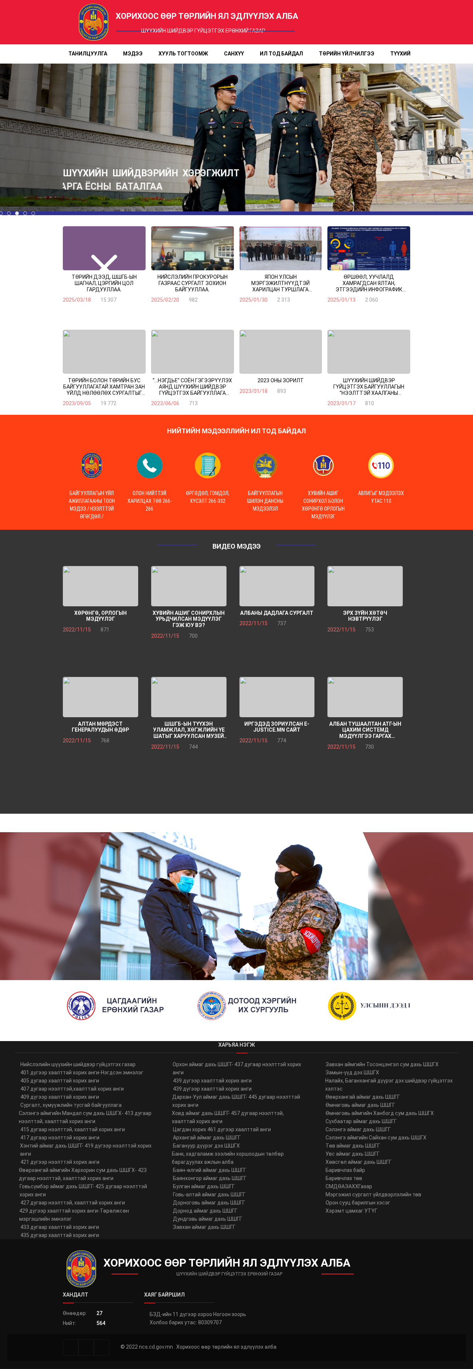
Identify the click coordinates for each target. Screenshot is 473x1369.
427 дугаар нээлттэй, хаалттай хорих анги (72, 1203)
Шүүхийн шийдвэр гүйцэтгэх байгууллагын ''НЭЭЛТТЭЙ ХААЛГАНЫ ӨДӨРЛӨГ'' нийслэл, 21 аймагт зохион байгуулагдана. (369, 386)
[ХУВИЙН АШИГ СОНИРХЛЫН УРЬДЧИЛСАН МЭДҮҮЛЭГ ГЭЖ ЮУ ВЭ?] (189, 586)
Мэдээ (133, 54)
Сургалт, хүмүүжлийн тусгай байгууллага (71, 1105)
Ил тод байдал (281, 54)
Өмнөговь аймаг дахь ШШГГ (360, 1105)
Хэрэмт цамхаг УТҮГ (351, 1211)
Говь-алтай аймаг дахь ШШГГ (209, 1194)
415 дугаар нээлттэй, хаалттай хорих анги (72, 1129)
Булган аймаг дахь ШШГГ (204, 1186)
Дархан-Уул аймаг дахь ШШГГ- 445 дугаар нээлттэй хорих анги (236, 1101)
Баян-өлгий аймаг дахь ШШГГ (209, 1170)
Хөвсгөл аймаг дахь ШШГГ (358, 1162)
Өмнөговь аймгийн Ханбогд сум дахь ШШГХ (380, 1113)
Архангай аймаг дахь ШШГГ (207, 1138)
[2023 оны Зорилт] (280, 352)
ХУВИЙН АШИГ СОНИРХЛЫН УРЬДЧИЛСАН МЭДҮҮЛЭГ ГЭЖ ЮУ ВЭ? (189, 619)
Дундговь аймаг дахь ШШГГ (207, 1219)
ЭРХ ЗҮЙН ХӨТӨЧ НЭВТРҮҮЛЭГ (365, 616)
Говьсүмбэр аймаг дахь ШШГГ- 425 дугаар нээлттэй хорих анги (83, 1190)
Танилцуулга (87, 54)
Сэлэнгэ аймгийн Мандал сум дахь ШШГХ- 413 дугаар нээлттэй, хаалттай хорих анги (85, 1117)
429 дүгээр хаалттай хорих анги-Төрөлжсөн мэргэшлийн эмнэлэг (74, 1215)
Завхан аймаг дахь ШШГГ (204, 1227)
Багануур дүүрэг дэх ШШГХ (206, 1146)
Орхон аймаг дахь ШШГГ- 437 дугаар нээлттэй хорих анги (237, 1068)
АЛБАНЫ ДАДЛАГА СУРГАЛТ (276, 613)
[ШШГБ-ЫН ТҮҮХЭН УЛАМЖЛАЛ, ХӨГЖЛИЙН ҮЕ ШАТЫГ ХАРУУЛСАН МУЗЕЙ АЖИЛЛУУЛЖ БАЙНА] (189, 697)
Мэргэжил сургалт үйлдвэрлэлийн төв (373, 1194)
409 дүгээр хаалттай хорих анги (59, 1097)
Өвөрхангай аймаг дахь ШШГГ (363, 1097)
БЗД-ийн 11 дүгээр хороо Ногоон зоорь (198, 1314)
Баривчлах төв (344, 1178)
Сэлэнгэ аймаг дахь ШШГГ (358, 1129)
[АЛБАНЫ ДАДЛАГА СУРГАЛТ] (277, 586)
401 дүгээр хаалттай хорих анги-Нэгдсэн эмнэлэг (81, 1072)
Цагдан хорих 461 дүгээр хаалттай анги (222, 1129)
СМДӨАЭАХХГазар (349, 1186)
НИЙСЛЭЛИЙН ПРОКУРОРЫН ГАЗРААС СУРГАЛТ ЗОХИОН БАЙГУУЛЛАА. (192, 283)
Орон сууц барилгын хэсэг (358, 1203)
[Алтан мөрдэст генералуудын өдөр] (100, 697)
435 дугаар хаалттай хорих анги (59, 1235)
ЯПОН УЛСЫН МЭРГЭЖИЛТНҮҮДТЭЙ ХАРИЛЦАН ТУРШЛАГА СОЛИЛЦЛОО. (280, 283)
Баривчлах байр (345, 1170)
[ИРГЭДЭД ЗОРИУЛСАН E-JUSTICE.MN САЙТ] (277, 697)
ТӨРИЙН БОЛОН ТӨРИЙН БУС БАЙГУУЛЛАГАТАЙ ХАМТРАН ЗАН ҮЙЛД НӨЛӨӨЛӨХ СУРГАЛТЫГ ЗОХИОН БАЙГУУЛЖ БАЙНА (104, 386)
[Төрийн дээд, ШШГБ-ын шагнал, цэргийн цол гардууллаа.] (104, 248)
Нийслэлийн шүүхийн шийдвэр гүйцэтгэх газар (78, 1064)
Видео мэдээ (236, 546)
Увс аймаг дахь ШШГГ (353, 1154)
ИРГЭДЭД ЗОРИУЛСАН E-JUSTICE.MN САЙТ (276, 727)
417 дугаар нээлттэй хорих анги (59, 1138)
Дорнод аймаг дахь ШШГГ (205, 1211)
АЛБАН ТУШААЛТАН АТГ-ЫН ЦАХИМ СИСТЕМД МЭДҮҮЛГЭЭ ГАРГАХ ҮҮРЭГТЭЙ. (365, 730)
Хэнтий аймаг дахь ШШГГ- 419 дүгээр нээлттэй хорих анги (86, 1150)
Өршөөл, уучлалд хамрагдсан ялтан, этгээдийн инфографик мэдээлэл (369, 283)
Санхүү (234, 54)
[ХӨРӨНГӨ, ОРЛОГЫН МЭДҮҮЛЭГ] (100, 586)
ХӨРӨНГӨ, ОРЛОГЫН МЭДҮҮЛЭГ (100, 616)
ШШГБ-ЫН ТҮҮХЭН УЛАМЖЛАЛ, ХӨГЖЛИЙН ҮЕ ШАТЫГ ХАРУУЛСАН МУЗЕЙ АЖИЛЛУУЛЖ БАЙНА (189, 730)
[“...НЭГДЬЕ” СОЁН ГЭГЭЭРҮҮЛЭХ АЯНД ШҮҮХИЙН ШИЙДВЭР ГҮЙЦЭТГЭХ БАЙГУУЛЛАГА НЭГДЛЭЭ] (192, 352)
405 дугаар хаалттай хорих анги (59, 1081)
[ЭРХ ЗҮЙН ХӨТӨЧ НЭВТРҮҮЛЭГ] (365, 586)
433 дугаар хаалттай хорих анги (59, 1227)
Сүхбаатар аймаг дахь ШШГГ (361, 1121)
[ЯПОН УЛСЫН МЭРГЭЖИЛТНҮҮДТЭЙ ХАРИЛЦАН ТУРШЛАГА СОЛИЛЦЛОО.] (280, 248)
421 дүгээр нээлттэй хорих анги (59, 1162)
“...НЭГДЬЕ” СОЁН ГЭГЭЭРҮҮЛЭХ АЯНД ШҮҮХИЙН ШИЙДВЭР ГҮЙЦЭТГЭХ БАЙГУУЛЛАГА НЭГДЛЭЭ (192, 386)
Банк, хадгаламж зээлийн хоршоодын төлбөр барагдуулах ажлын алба (228, 1158)
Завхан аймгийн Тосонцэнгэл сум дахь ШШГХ (382, 1064)
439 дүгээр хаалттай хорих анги (212, 1081)
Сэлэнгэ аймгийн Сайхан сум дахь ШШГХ (376, 1138)
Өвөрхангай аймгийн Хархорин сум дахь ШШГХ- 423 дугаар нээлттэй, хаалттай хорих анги (83, 1174)
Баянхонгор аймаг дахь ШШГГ (209, 1178)
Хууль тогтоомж (183, 54)
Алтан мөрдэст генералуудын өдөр (100, 727)
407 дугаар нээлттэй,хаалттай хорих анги (72, 1089)
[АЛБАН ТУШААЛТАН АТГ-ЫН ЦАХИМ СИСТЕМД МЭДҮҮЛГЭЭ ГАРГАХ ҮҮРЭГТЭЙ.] (365, 697)
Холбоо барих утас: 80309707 (186, 1322)
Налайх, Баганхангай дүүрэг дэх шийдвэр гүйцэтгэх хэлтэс (389, 1085)
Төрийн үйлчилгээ (346, 54)
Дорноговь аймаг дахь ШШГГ (209, 1203)
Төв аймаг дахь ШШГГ (353, 1146)
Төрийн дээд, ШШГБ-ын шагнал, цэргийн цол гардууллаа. (104, 283)
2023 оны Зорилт (281, 380)
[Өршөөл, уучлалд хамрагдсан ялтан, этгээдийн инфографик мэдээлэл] (368, 248)
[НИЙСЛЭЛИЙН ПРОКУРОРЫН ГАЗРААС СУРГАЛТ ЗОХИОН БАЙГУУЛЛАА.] (192, 248)
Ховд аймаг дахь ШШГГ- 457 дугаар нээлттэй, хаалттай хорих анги (228, 1117)
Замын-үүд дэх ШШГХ (352, 1072)
